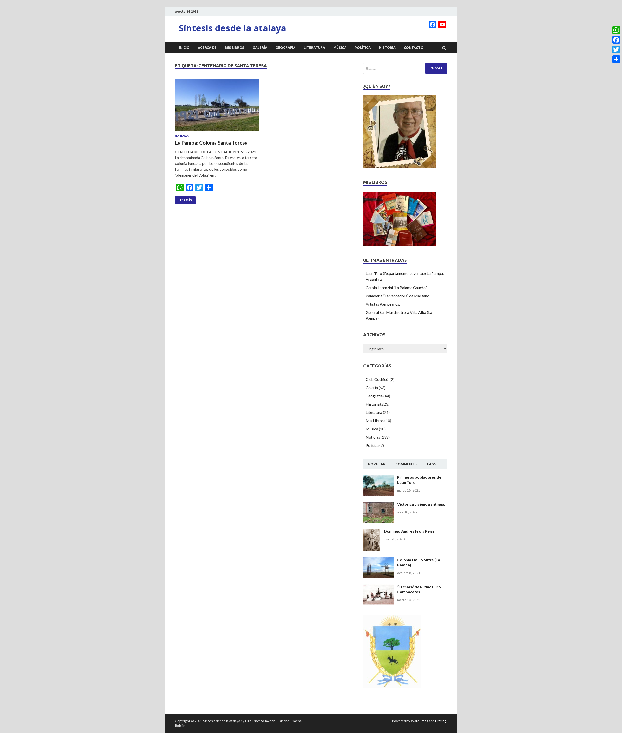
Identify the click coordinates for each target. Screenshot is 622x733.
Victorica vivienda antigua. (421, 504)
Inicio (184, 48)
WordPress (419, 721)
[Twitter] (616, 49)
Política (363, 48)
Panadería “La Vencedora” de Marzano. (398, 295)
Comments (406, 464)
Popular (377, 464)
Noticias (182, 136)
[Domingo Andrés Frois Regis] (371, 531)
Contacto (413, 48)
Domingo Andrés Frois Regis (409, 531)
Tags (431, 464)
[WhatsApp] (616, 30)
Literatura (314, 48)
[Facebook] (616, 40)
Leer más (185, 200)
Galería (260, 48)
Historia (387, 48)
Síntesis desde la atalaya (232, 28)
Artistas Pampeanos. (383, 304)
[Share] (616, 59)
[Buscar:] (405, 68)
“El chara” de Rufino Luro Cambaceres (419, 589)
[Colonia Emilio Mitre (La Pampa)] (378, 560)
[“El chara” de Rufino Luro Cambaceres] (378, 587)
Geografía (285, 48)
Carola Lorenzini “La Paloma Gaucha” (396, 287)
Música (339, 48)
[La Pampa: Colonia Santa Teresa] (217, 107)
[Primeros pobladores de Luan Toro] (378, 477)
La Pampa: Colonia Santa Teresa (211, 142)
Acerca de (207, 48)
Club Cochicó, (377, 379)
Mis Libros (234, 48)
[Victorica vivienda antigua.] (378, 504)
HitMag (440, 721)
